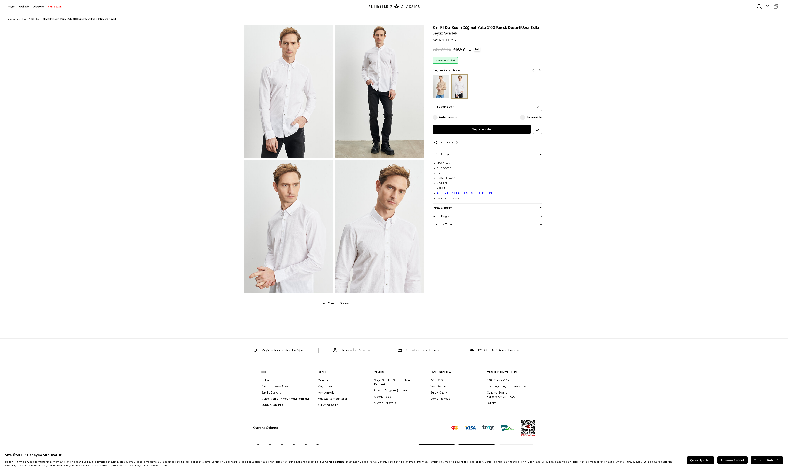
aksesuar (38, 6)
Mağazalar (325, 386)
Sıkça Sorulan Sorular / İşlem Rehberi (393, 382)
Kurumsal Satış (328, 405)
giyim (11, 6)
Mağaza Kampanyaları (333, 398)
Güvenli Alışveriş (385, 403)
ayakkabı (24, 6)
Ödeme (323, 380)
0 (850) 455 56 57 (498, 380)
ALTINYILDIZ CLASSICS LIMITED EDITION (464, 193)
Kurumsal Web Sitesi (275, 386)
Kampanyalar (327, 392)
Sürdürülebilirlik (272, 405)
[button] (445, 117)
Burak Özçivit (439, 392)
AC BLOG (436, 380)
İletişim (492, 403)
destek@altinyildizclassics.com (508, 386)
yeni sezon (54, 6)
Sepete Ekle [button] (481, 129)
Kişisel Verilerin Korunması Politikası (285, 398)
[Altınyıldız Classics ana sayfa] (394, 6)
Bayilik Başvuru (271, 392)
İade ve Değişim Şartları (390, 390)
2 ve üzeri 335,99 (445, 60)
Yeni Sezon (438, 386)
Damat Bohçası (440, 398)
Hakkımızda (269, 380)
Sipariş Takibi (383, 396)
